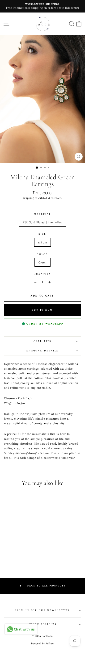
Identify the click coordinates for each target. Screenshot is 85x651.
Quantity (42, 274)
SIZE (42, 234)
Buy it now (42, 309)
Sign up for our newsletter (42, 610)
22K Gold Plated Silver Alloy (42, 222)
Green (42, 262)
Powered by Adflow (42, 643)
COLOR (42, 254)
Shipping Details (42, 350)
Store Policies (43, 624)
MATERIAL (42, 214)
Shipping (28, 198)
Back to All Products (46, 585)
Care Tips (42, 341)
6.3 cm (42, 242)
